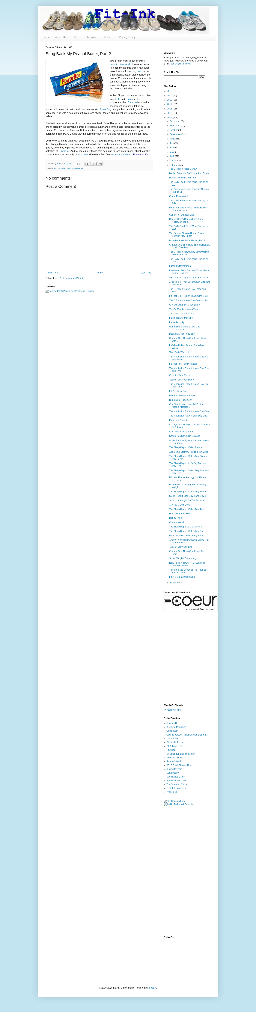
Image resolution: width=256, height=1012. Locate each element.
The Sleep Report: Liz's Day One (185, 526)
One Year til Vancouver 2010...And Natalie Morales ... (186, 405)
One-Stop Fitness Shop (181, 431)
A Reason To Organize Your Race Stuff (188, 277)
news (140, 71)
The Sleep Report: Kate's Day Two (186, 509)
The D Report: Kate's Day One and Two (189, 300)
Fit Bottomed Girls (175, 746)
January (174, 582)
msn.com (83, 154)
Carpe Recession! (178, 196)
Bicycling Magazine (176, 727)
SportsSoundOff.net (176, 780)
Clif (119, 99)
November (175, 125)
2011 (170, 108)
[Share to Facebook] (97, 164)
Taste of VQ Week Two (180, 547)
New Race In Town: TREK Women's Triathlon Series (187, 564)
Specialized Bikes (175, 776)
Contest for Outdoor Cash (182, 214)
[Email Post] (78, 164)
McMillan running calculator (180, 754)
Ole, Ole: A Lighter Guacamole (184, 304)
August (173, 138)
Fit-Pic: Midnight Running (182, 577)
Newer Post (52, 272)
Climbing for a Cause (180, 375)
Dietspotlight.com (175, 742)
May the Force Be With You (183, 177)
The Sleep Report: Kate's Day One (186, 531)
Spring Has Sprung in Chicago (184, 436)
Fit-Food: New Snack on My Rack (186, 535)
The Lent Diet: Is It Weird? (182, 313)
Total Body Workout (179, 352)
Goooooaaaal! (176, 522)
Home (46, 37)
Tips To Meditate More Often (183, 309)
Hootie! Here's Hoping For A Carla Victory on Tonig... (186, 220)
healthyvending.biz (121, 154)
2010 (170, 113)
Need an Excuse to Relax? (182, 395)
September (175, 134)
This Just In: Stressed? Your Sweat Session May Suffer (186, 234)
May (172, 152)
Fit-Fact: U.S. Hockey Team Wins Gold (188, 296)
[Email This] (86, 164)
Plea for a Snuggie (178, 420)
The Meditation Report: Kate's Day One (189, 411)
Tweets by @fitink (172, 710)
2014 (170, 95)
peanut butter (67, 168)
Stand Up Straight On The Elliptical (186, 500)
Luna (128, 99)
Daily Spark (172, 738)
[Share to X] (93, 164)
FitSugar (170, 750)
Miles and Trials (174, 757)
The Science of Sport (177, 784)
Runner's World (174, 761)
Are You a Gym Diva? (180, 504)
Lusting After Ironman (180, 266)
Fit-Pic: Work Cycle (178, 391)
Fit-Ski (75, 37)
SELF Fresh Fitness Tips (178, 765)
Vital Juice (171, 792)
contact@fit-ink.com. (181, 63)
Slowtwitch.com (174, 769)
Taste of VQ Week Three (181, 379)
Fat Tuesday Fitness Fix (181, 318)
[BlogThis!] (90, 164)
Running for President (180, 400)
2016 (170, 91)
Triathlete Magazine (176, 788)
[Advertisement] (179, 867)
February (174, 165)
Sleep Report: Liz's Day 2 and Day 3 (187, 496)
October (174, 130)
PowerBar (105, 109)
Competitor (172, 731)
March (173, 160)
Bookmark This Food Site (182, 334)
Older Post (146, 272)
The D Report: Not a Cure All (183, 169)
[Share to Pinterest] (101, 164)
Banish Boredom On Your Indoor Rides (189, 173)
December (175, 121)
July (172, 143)
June (172, 147)
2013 (170, 100)
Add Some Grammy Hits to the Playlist (188, 452)
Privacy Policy (127, 37)
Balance (132, 102)
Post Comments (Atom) (71, 278)
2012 (170, 104)
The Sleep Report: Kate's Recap (185, 447)
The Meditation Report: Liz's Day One (188, 415)
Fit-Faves (90, 37)
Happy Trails (175, 518)
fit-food (57, 168)
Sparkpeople (173, 773)
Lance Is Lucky (176, 322)
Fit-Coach (107, 37)
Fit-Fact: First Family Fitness (183, 364)
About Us (60, 37)
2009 (170, 117)
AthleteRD (171, 723)
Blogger (152, 988)
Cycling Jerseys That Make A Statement (186, 734)
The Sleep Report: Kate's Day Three (187, 491)
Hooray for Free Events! (181, 513)
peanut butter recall (120, 64)
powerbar (78, 168)
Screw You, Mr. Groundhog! (183, 558)
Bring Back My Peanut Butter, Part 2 (187, 240)
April (172, 156)
